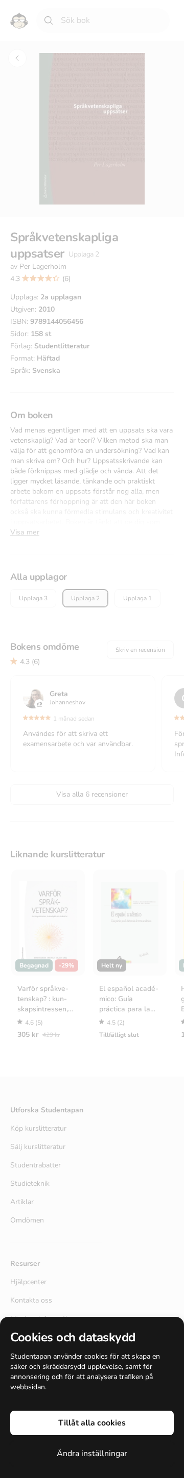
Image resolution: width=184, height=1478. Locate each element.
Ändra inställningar (92, 1453)
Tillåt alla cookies (92, 1423)
